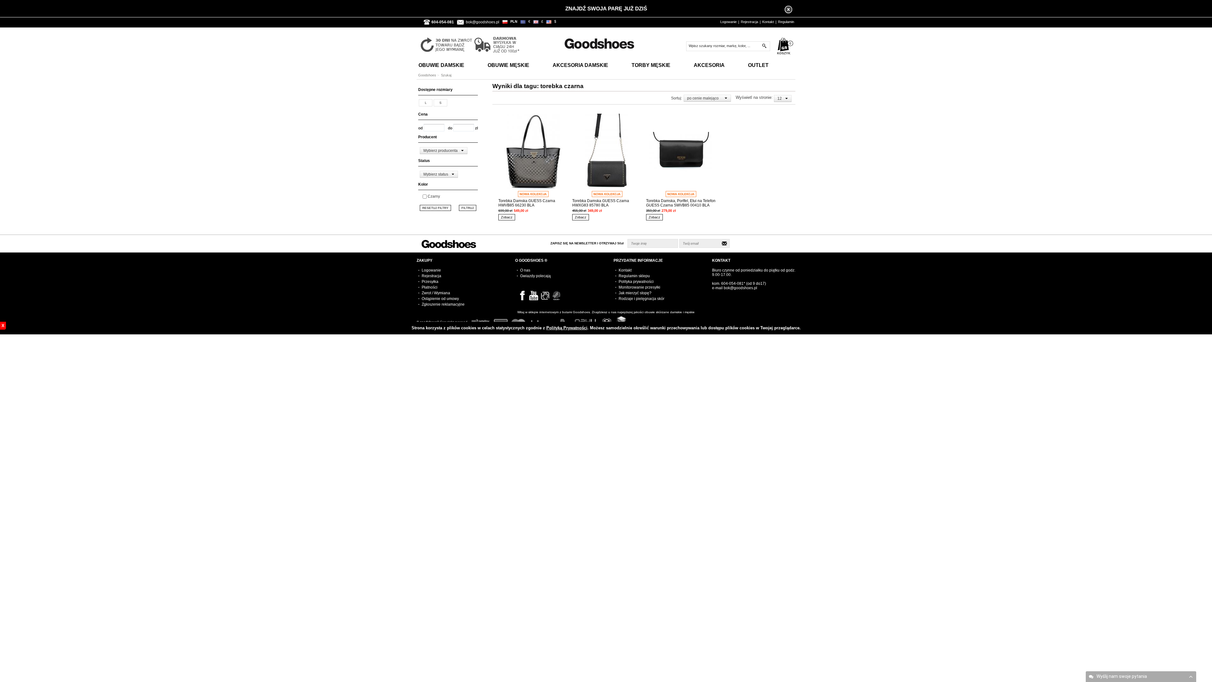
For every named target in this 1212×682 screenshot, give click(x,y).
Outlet (758, 65)
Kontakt (768, 22)
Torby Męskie (651, 65)
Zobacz (507, 217)
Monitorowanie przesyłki (639, 287)
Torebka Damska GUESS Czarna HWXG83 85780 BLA (600, 203)
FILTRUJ (467, 208)
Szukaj (446, 75)
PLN (513, 21)
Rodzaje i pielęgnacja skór (641, 298)
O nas (525, 270)
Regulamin (786, 22)
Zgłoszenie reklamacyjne (443, 304)
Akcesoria (709, 65)
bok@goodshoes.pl (482, 22)
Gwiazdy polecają (535, 276)
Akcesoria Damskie (580, 65)
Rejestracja (749, 22)
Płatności (429, 287)
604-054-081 (732, 283)
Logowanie (728, 22)
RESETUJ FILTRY (435, 208)
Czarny (434, 196)
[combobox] (443, 150)
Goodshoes (427, 75)
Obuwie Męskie (508, 65)
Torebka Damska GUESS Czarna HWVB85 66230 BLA (526, 203)
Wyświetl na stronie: (755, 97)
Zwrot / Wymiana (436, 293)
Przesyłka (430, 281)
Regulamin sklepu (634, 276)
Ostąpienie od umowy (440, 298)
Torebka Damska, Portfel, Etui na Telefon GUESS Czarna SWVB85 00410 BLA (681, 203)
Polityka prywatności (636, 281)
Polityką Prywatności (566, 328)
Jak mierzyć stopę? (635, 293)
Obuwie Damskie (441, 65)
